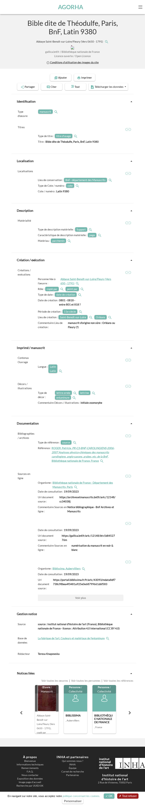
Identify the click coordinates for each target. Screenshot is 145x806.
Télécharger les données (109, 86)
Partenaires (72, 775)
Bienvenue (30, 761)
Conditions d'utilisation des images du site (74, 62)
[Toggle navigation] (141, 7)
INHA (72, 764)
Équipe (72, 768)
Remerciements (30, 768)
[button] (21, 712)
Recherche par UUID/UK (30, 786)
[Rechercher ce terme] (56, 111)
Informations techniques (30, 764)
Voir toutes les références (118, 680)
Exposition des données (30, 779)
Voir (80, 597)
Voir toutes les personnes (86, 680)
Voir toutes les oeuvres (55, 680)
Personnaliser (73, 801)
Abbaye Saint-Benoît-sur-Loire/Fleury (70, 41)
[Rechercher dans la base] (108, 638)
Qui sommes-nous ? (72, 761)
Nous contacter (30, 775)
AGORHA (70, 7)
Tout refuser (129, 796)
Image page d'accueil (30, 782)
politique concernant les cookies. (81, 796)
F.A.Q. (30, 771)
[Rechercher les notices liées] (106, 41)
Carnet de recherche (72, 771)
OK (110, 796)
